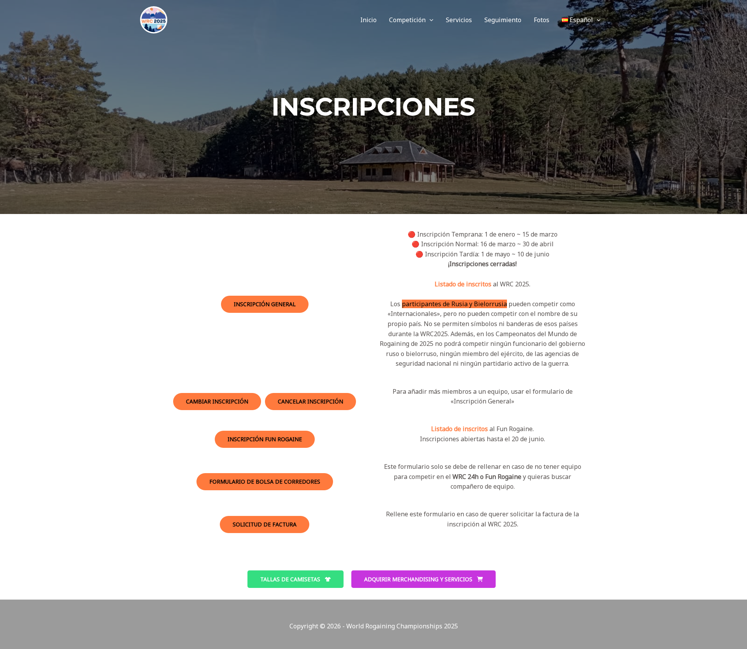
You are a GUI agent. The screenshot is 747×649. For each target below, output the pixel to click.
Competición (407, 20)
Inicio (368, 20)
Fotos (541, 20)
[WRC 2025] (153, 19)
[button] (429, 19)
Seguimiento (502, 20)
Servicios (459, 20)
